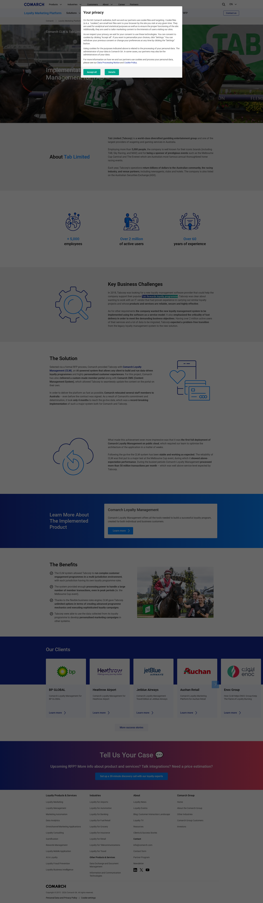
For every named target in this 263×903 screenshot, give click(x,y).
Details (111, 72)
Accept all (92, 72)
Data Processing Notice (108, 62)
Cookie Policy (130, 62)
